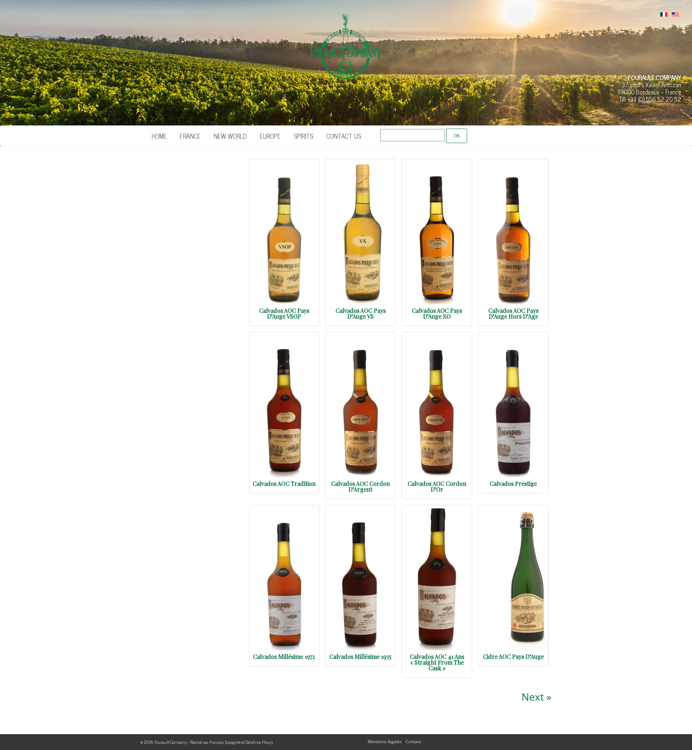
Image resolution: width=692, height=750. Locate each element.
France (190, 135)
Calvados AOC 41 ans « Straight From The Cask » (437, 662)
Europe (270, 135)
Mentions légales (385, 741)
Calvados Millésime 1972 (284, 656)
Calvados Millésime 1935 (360, 656)
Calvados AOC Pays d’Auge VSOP (284, 313)
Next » (536, 697)
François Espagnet (225, 742)
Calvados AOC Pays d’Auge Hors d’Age (513, 313)
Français (663, 15)
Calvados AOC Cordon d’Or (437, 486)
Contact (413, 741)
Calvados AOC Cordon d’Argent (360, 486)
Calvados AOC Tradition (284, 483)
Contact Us (343, 135)
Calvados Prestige (513, 483)
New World (230, 135)
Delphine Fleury (259, 742)
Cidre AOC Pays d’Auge (513, 656)
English (675, 15)
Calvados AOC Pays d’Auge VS (361, 313)
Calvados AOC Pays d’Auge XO (437, 313)
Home (159, 135)
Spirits (303, 135)
